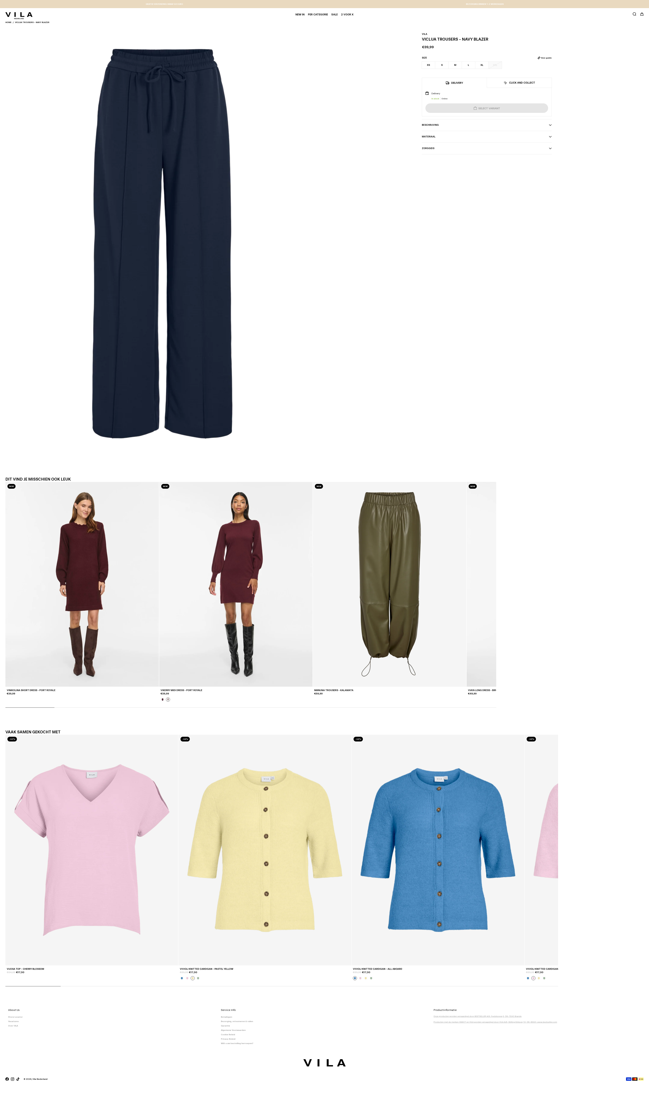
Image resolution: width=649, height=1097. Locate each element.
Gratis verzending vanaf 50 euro (164, 4)
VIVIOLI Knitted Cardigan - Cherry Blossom (554, 969)
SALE (334, 14)
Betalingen (226, 1017)
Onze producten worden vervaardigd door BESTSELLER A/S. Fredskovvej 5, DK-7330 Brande (478, 1016)
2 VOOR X (347, 14)
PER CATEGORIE (318, 14)
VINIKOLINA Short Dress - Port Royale (31, 690)
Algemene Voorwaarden (233, 1030)
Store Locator (15, 1017)
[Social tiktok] (18, 1079)
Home (8, 22)
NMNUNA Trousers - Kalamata (333, 690)
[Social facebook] (7, 1079)
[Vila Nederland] (18, 14)
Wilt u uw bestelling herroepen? (237, 1043)
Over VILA (13, 1026)
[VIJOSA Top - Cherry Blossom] (91, 850)
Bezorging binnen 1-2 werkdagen (485, 4)
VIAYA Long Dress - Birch (483, 690)
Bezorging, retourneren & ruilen (237, 1021)
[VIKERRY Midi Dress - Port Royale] (236, 584)
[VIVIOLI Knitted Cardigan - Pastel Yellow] (264, 850)
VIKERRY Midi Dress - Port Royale (181, 690)
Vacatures (13, 1021)
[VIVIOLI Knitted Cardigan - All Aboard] (438, 850)
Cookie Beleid (228, 1034)
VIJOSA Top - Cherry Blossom (25, 969)
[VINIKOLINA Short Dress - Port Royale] (82, 584)
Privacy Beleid (228, 1039)
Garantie (225, 1026)
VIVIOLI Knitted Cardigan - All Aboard (377, 969)
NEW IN (300, 14)
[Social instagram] (12, 1079)
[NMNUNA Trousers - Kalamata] (389, 584)
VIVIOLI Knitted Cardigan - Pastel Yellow (206, 969)
